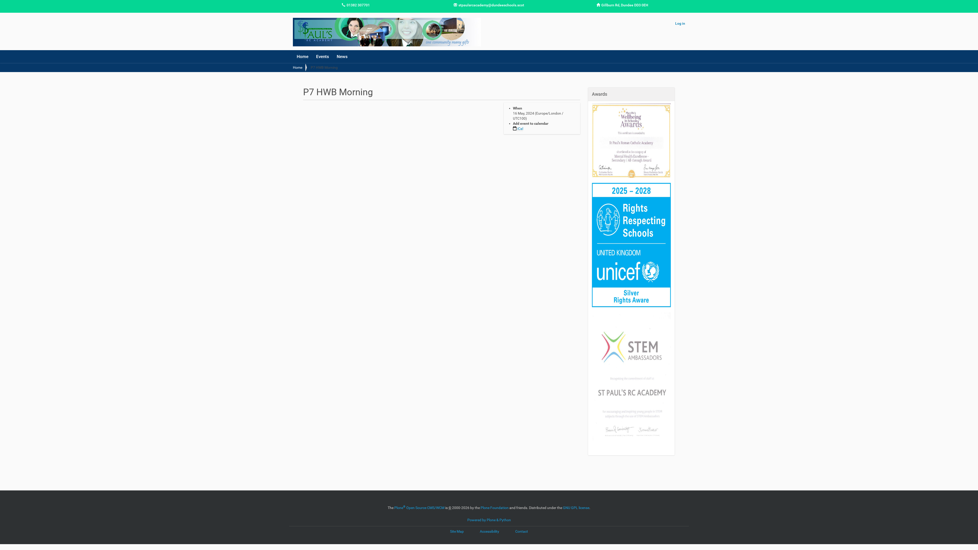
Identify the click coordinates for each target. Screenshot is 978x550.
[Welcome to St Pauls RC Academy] (387, 32)
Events (322, 56)
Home (302, 56)
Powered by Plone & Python (489, 520)
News (342, 56)
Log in (680, 23)
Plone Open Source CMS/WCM (419, 508)
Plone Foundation (495, 508)
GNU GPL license (576, 508)
